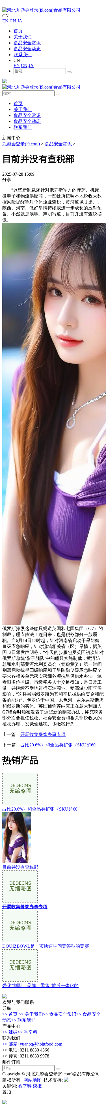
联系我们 (23, 54)
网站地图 (32, 1080)
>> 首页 (10, 1014)
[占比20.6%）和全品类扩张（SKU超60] (20, 803)
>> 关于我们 (31, 1014)
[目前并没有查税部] (16, 861)
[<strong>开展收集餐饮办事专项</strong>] (20, 901)
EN (5, 20)
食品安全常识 (27, 42)
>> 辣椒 (10, 1032)
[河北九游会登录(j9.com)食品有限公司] (41, 10)
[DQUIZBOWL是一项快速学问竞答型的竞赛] (20, 940)
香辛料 (25, 1086)
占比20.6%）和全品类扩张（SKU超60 (58, 744)
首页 (18, 30)
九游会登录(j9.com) (21, 143)
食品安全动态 (27, 48)
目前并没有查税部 (20, 867)
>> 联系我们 (23, 1020)
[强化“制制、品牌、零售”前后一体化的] (20, 980)
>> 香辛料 (27, 1032)
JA (19, 20)
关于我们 (23, 36)
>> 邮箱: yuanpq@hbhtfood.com (32, 1044)
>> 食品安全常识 (59, 1014)
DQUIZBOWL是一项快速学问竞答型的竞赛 (45, 946)
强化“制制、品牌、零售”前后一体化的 (40, 985)
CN (13, 20)
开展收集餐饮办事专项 (43, 734)
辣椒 (37, 1086)
